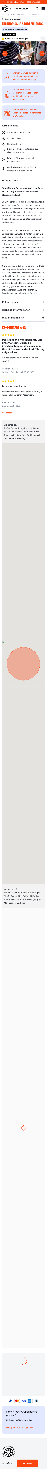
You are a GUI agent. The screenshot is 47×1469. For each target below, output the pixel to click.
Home (4, 15)
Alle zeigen (7, 412)
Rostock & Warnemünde (19, 15)
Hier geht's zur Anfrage (17, 1427)
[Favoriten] (37, 8)
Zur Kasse (27, 1463)
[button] (43, 38)
